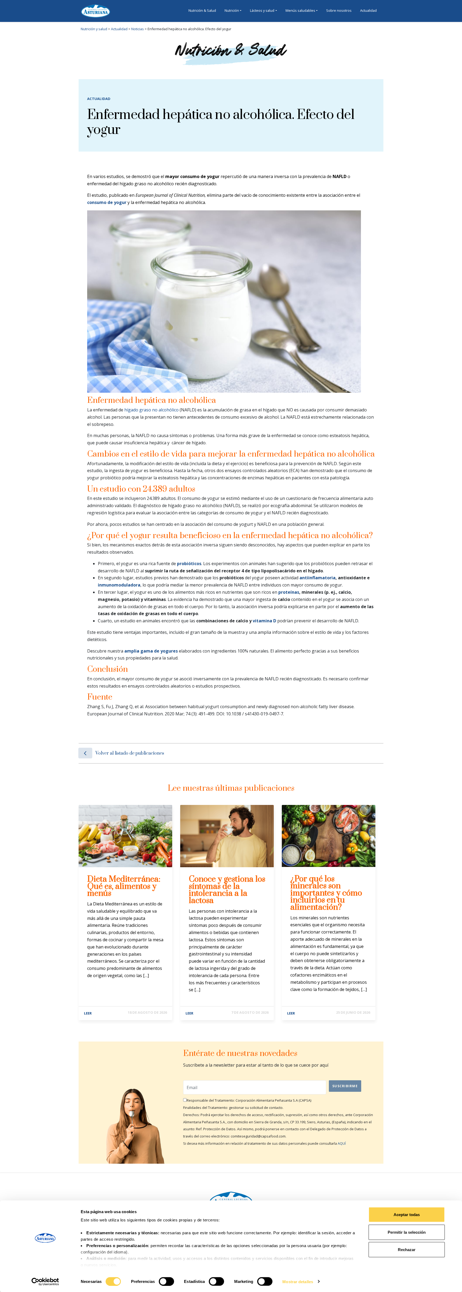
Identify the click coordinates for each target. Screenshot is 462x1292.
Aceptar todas (407, 1214)
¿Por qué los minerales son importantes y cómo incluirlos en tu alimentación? (326, 893)
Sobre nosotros (339, 10)
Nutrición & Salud (202, 10)
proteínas (288, 592)
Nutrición (232, 10)
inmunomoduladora (119, 585)
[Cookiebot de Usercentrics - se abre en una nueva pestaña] (45, 1282)
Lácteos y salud (262, 10)
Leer (88, 1013)
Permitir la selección (407, 1232)
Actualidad (368, 10)
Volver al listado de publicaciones (129, 753)
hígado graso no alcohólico (151, 410)
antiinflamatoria (317, 578)
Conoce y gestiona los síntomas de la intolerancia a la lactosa (227, 890)
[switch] (166, 1281)
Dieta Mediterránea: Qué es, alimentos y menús (123, 886)
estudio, (100, 195)
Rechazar (406, 1249)
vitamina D (264, 621)
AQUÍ (342, 1143)
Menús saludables (300, 10)
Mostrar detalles (297, 1281)
